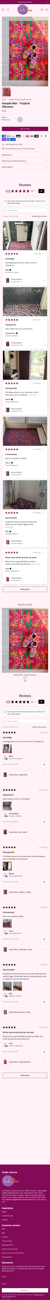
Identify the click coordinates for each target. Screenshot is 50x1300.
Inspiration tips (7, 1216)
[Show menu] (3, 10)
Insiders (5, 1220)
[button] (36, 191)
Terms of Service (7, 1296)
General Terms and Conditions (13, 1253)
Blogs (4, 1212)
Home (4, 99)
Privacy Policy (7, 1241)
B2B (3, 1229)
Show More (33, 395)
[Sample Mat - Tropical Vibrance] (25, 640)
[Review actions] (43, 253)
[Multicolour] (25, 680)
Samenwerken (7, 1257)
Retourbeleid (7, 167)
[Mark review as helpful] (44, 764)
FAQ (3, 1233)
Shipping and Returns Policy (14, 161)
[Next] (47, 2)
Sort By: (34, 216)
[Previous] (3, 2)
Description (7, 155)
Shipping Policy (7, 1245)
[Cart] (46, 10)
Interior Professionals (10, 1249)
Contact (5, 1237)
